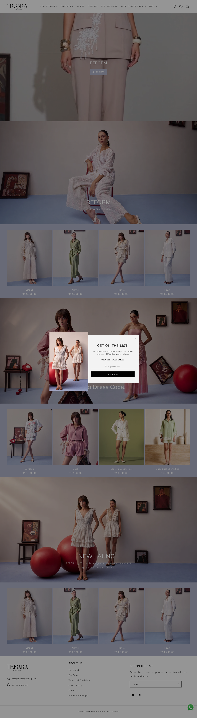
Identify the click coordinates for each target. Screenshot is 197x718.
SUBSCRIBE (113, 374)
